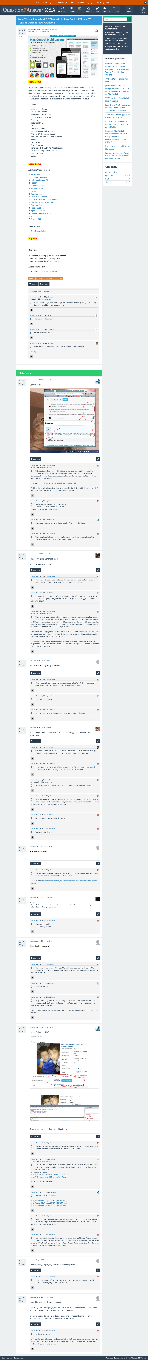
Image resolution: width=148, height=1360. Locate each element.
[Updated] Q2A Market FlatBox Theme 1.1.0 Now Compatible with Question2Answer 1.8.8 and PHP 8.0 (116, 136)
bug (122, 43)
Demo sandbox (18, 1358)
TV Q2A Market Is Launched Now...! (116, 80)
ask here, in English (117, 35)
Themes (108, 182)
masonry (31, 278)
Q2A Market (142, 1358)
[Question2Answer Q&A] (29, 9)
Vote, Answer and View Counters (44, 199)
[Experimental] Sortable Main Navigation (117, 147)
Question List (36, 194)
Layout (33, 191)
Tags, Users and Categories (42, 202)
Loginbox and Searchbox (41, 213)
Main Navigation (37, 186)
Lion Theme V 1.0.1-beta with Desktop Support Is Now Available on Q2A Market (117, 108)
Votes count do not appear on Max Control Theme (117, 115)
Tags (97, 11)
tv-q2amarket (58, 278)
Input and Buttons (38, 211)
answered (33, 380)
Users (104, 11)
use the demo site (111, 49)
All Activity (62, 11)
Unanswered (88, 11)
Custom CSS (36, 219)
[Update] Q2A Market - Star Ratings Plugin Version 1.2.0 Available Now (116, 124)
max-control (48, 278)
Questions (71, 11)
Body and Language (39, 177)
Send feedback (7, 1358)
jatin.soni (32, 905)
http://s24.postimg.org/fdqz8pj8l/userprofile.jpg (48, 1174)
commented (33, 297)
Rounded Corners (38, 216)
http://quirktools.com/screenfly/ (65, 483)
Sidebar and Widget (39, 197)
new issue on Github (112, 41)
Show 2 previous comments (39, 292)
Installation (35, 174)
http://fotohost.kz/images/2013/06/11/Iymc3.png (49, 1200)
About (129, 11)
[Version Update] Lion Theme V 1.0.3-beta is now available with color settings (117, 156)
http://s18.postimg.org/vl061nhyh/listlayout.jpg (48, 1177)
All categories (111, 172)
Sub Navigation (37, 188)
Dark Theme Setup (38, 231)
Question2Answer (111, 29)
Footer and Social (38, 208)
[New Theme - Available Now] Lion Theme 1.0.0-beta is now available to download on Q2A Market (117, 90)
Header (34, 183)
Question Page (37, 205)
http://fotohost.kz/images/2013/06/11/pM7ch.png (49, 1203)
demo (83, 3)
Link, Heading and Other (41, 180)
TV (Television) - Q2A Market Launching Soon (117, 99)
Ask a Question (114, 11)
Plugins (108, 179)
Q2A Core (45, 29)
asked (30, 29)
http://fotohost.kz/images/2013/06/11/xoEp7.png (49, 1205)
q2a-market (39, 278)
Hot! (79, 11)
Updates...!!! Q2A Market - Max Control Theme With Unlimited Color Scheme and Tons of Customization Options (117, 69)
